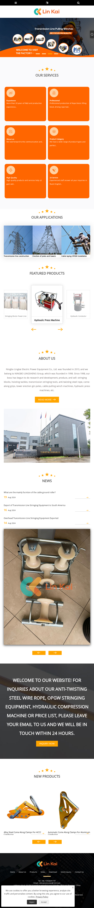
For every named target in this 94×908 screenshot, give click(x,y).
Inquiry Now (47, 743)
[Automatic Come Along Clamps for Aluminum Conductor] (69, 808)
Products (33, 872)
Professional (55, 100)
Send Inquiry (66, 872)
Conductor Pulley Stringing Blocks (17, 236)
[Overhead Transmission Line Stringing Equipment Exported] (82, 523)
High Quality (11, 178)
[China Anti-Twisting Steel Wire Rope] (47, 37)
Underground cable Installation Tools (76, 236)
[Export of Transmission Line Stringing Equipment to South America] (82, 510)
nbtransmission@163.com (49, 883)
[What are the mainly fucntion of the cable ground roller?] (47, 587)
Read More (14, 243)
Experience (11, 101)
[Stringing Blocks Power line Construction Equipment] (15, 302)
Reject (31, 902)
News (43, 872)
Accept (44, 902)
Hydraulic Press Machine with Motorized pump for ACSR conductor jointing (47, 320)
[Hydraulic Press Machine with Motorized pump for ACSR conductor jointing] (47, 301)
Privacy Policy (42, 896)
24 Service (54, 177)
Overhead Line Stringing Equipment (48, 236)
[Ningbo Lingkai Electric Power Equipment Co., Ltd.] (46, 11)
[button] (6, 37)
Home (12, 872)
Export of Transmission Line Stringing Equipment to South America (34, 505)
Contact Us (79, 872)
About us (10, 139)
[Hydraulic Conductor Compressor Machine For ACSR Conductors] (78, 302)
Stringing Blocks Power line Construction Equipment (15, 316)
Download (53, 872)
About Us (22, 872)
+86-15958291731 (48, 881)
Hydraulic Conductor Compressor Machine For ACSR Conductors (78, 316)
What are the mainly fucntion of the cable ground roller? (30, 492)
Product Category (57, 139)
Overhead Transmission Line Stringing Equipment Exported (31, 518)
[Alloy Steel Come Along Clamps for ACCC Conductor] (25, 808)
